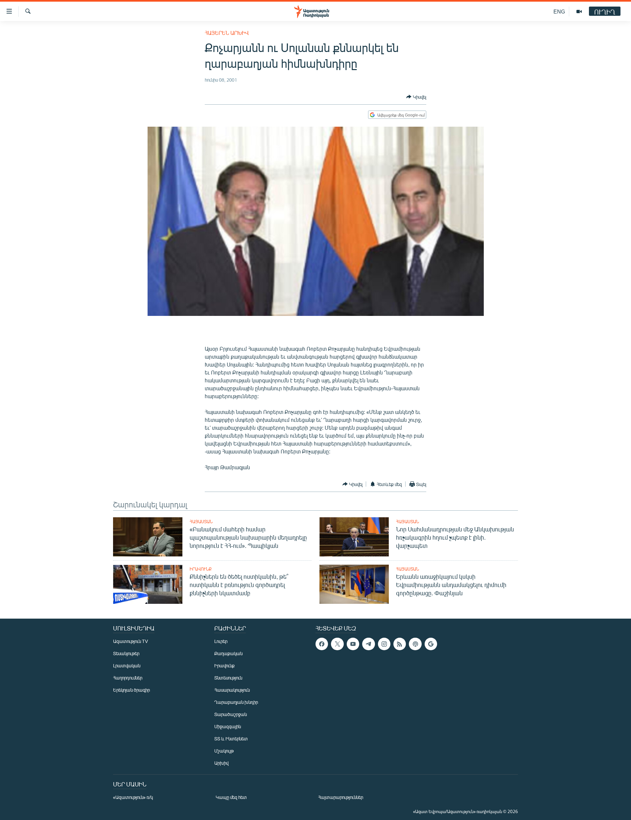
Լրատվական (126, 665)
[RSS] (399, 644)
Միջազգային (227, 726)
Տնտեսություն (228, 677)
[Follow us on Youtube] (353, 644)
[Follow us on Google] (431, 644)
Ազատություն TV (130, 641)
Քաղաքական (228, 653)
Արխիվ (221, 763)
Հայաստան (201, 521)
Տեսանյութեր (126, 653)
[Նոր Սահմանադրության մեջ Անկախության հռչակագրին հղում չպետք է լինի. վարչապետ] (354, 536)
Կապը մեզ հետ (231, 797)
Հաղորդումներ (127, 677)
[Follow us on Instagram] (384, 644)
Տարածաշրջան (230, 714)
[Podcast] (415, 644)
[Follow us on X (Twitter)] (337, 644)
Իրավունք (201, 569)
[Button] (416, 97)
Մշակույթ (224, 751)
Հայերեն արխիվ (227, 33)
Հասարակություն (232, 690)
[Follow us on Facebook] (322, 644)
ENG (559, 11)
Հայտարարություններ (340, 797)
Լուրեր (220, 641)
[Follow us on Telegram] (368, 644)
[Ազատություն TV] (579, 11)
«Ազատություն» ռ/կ (133, 797)
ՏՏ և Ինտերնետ (231, 738)
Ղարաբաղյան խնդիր (236, 702)
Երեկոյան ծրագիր (131, 690)
